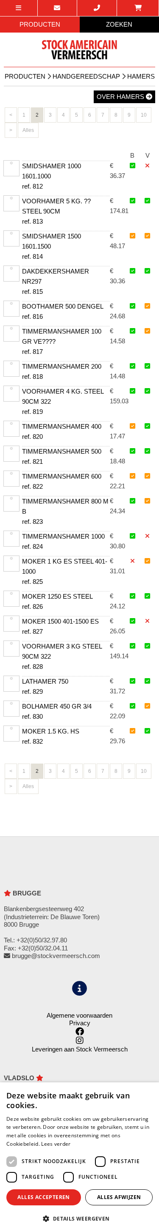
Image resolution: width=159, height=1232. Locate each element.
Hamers (141, 76)
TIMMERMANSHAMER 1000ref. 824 (63, 541)
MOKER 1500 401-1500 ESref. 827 (60, 626)
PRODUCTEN (40, 24)
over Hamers (121, 96)
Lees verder (55, 1143)
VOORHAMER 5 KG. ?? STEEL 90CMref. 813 (56, 211)
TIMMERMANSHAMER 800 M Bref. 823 (65, 511)
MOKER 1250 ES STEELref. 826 (57, 601)
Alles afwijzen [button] (119, 1197)
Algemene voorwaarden (79, 1015)
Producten (25, 76)
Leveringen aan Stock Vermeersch (80, 1049)
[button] (79, 1218)
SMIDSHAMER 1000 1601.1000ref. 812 (51, 176)
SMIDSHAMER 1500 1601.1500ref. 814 (51, 246)
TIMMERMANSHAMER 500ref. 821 (61, 456)
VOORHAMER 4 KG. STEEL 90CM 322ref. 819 (62, 401)
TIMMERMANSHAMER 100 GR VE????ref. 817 (61, 341)
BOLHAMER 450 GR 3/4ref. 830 (57, 711)
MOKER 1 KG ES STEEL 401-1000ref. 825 (64, 571)
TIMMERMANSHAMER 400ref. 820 (61, 431)
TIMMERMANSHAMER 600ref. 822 (61, 481)
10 (144, 115)
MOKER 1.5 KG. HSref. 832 (50, 736)
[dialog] (79, 1157)
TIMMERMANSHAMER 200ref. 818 (61, 371)
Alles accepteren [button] (43, 1197)
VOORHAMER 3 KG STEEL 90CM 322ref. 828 (62, 656)
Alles (28, 130)
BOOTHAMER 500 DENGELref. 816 (62, 311)
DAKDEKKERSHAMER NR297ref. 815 (55, 281)
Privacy (79, 1023)
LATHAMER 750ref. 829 (45, 686)
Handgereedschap (86, 76)
